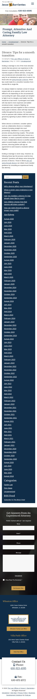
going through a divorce (20, 80)
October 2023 (9, 332)
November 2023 (10, 329)
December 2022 (10, 366)
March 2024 (8, 315)
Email (18, 533)
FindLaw (28, 695)
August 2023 (9, 339)
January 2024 (9, 322)
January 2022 (9, 404)
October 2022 (9, 373)
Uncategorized (26, 61)
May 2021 (8, 432)
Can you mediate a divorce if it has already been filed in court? (17, 197)
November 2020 (10, 452)
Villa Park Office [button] (18, 652)
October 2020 (9, 456)
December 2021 (10, 408)
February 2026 (9, 239)
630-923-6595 (25, 11)
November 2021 (10, 411)
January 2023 (9, 363)
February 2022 (9, 401)
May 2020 (8, 473)
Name (18, 524)
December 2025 (10, 246)
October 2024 (9, 294)
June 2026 (8, 226)
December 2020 (10, 449)
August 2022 (9, 380)
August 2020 (9, 462)
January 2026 (9, 243)
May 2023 (8, 349)
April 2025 (8, 274)
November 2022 (10, 370)
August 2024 (9, 301)
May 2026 (8, 229)
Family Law (8, 485)
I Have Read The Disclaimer (13, 580)
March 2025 (8, 277)
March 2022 (8, 397)
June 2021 (8, 428)
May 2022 (8, 390)
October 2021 (9, 414)
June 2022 (8, 387)
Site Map (13, 693)
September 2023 (10, 335)
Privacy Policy (23, 693)
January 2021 (9, 445)
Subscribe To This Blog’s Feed (14, 500)
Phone (18, 543)
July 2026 (7, 222)
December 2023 (10, 325)
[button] (32, 3)
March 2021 (8, 438)
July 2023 (7, 342)
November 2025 (10, 250)
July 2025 (7, 263)
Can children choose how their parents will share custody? (15, 203)
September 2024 (10, 298)
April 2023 (8, 353)
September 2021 (10, 418)
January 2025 (9, 284)
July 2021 (7, 425)
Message (18, 552)
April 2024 (8, 311)
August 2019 (9, 476)
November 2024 (10, 291)
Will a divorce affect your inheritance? (18, 186)
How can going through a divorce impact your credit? (16, 209)
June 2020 (8, 469)
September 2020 (10, 459)
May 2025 (8, 270)
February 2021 (9, 442)
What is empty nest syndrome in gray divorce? (18, 191)
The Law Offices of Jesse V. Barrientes (20, 688)
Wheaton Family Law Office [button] (18, 629)
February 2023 (9, 359)
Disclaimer (18, 576)
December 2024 (10, 287)
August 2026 (9, 219)
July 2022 (7, 383)
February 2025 (9, 281)
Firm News (8, 488)
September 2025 (10, 257)
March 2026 (8, 236)
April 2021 (8, 435)
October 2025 (9, 253)
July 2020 (7, 466)
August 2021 (9, 421)
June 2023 (8, 346)
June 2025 (8, 267)
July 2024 (7, 305)
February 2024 (9, 318)
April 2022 (8, 394)
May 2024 (8, 308)
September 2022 (10, 377)
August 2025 (9, 260)
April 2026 (8, 233)
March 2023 (8, 356)
